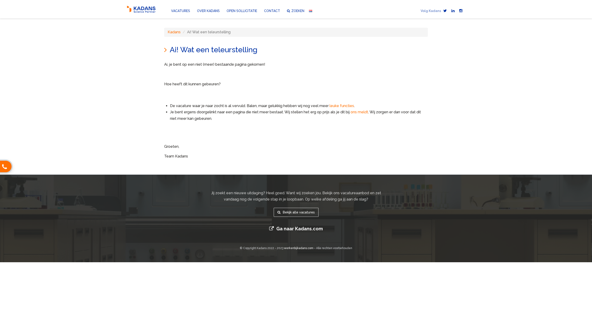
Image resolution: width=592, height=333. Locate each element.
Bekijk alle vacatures (298, 212)
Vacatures (180, 10)
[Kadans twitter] (445, 8)
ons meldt (359, 112)
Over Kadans (208, 10)
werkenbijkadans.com (298, 248)
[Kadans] (141, 9)
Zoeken (297, 10)
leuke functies (342, 106)
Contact (272, 10)
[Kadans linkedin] (453, 8)
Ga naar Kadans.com (299, 228)
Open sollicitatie (242, 10)
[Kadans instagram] (461, 8)
